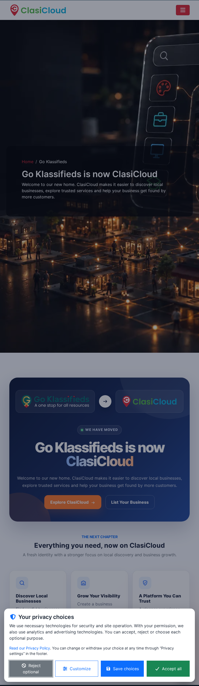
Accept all (172, 668)
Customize (80, 668)
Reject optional (32, 668)
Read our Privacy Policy (29, 648)
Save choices (126, 668)
